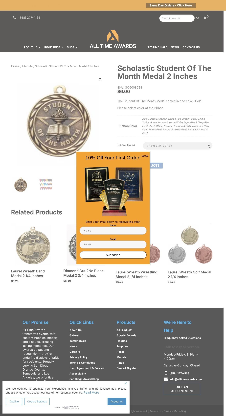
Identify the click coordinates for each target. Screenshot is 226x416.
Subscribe (113, 255)
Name (113, 225)
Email (113, 239)
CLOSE (145, 156)
